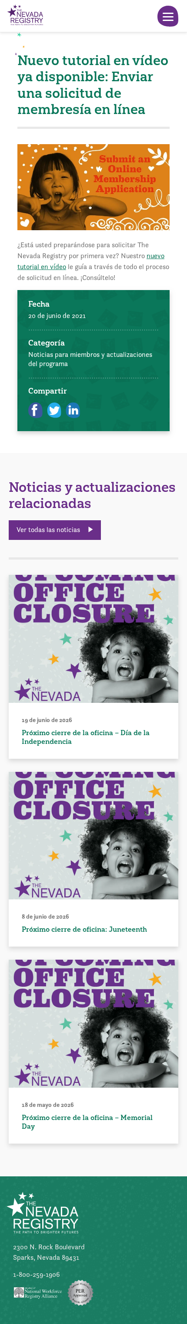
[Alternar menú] (167, 16)
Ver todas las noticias (49, 529)
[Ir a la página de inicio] (25, 16)
